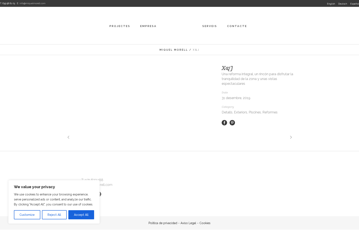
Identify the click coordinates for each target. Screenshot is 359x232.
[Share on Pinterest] (232, 122)
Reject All (54, 214)
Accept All (81, 214)
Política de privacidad (163, 223)
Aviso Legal (188, 223)
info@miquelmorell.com (32, 3)
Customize (27, 214)
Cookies (204, 223)
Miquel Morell (174, 49)
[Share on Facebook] (224, 122)
